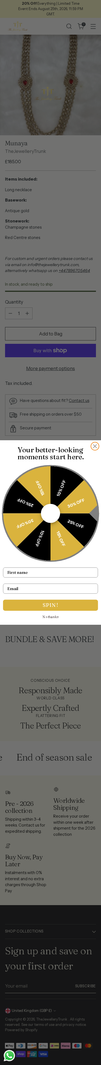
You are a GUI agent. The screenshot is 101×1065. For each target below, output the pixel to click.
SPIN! (50, 605)
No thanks (50, 617)
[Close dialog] (95, 446)
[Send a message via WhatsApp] (9, 1055)
